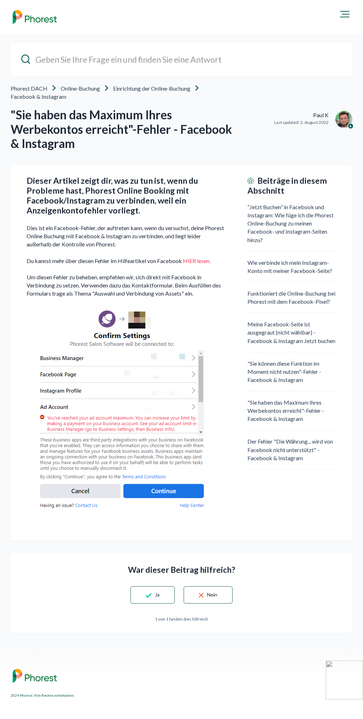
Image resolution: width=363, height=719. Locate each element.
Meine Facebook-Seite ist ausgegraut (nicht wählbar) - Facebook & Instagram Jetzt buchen (291, 332)
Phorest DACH (29, 88)
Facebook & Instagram (38, 96)
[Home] (35, 17)
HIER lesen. (197, 260)
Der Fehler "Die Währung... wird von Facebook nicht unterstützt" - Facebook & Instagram (290, 449)
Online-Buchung (80, 88)
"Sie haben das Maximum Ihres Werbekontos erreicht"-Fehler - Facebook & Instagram (285, 410)
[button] (344, 14)
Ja (157, 595)
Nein (212, 595)
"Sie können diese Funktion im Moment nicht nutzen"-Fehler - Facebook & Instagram (284, 371)
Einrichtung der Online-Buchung (151, 88)
